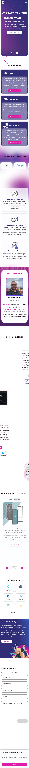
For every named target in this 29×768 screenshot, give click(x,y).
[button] (8, 53)
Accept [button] (14, 764)
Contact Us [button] (22, 721)
